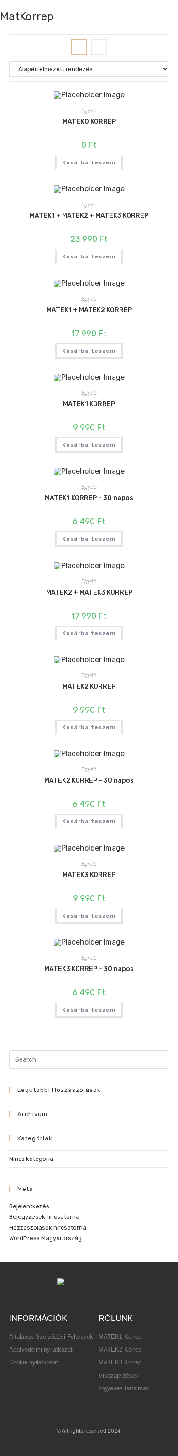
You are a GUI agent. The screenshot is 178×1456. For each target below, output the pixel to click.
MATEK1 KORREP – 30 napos (89, 498)
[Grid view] (79, 47)
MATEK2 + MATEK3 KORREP (89, 592)
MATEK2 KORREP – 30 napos (89, 780)
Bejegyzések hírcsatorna (44, 1216)
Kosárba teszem (89, 162)
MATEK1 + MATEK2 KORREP (89, 310)
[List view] (99, 47)
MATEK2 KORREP (89, 686)
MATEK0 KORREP (89, 121)
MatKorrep (27, 16)
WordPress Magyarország (45, 1238)
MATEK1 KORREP (89, 404)
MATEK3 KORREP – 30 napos (89, 969)
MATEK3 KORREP (89, 875)
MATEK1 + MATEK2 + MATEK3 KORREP (89, 215)
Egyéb (89, 110)
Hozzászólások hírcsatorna (47, 1227)
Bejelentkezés (29, 1206)
